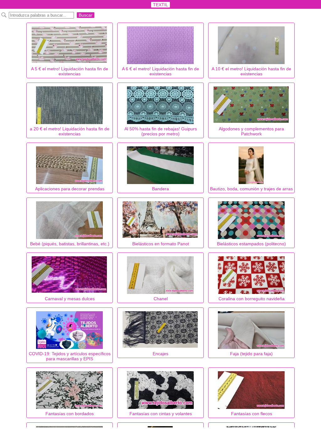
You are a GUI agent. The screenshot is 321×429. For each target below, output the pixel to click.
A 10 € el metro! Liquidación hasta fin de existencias (251, 71)
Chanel (161, 298)
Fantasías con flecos (251, 413)
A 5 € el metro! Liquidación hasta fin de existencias (69, 71)
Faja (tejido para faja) (251, 353)
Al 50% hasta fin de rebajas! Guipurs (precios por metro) (160, 131)
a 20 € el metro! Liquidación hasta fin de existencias (69, 131)
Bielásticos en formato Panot (160, 243)
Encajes (160, 353)
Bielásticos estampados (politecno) (251, 243)
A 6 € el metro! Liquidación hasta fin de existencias (160, 71)
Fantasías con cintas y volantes (160, 413)
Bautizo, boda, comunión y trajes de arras (251, 188)
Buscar (85, 15)
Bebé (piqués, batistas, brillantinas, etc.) (69, 243)
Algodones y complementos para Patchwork (251, 131)
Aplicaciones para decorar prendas (69, 188)
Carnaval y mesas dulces (70, 298)
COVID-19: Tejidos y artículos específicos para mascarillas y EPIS (70, 356)
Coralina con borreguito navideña (251, 298)
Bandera (160, 188)
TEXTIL (160, 4)
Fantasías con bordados (69, 413)
